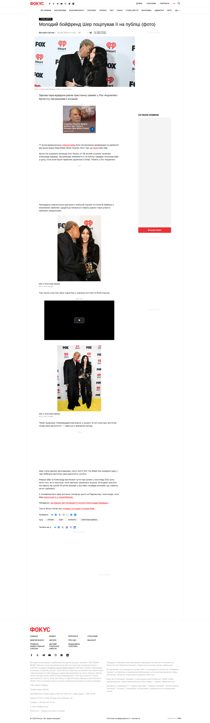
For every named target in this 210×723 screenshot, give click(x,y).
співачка (72, 520)
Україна (103, 10)
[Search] (179, 3)
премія (51, 520)
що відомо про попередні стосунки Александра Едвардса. (80, 503)
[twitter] (37, 655)
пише (95, 148)
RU (174, 3)
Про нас (72, 640)
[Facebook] (50, 3)
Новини (34, 636)
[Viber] (65, 3)
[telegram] (43, 655)
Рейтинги (164, 3)
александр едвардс (89, 520)
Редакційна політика (74, 645)
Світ (112, 10)
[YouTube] (61, 3)
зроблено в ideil (175, 718)
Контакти (136, 718)
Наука (120, 10)
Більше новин (154, 230)
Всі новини (46, 10)
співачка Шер (68, 145)
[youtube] (49, 655)
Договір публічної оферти (54, 646)
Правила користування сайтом (37, 646)
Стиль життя (132, 10)
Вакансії (92, 640)
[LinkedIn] (73, 3)
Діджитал (159, 10)
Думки (139, 3)
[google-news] (61, 655)
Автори (52, 640)
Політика (91, 10)
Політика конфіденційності (118, 718)
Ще (176, 10)
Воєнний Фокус (76, 10)
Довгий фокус (37, 640)
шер (61, 520)
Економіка (146, 10)
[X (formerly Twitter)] (54, 3)
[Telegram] (58, 3)
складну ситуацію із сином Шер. (78, 508)
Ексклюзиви (60, 10)
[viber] (55, 655)
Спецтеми (151, 3)
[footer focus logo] (40, 629)
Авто (169, 10)
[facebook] (31, 655)
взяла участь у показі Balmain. (58, 497)
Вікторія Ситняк (46, 32)
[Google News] (69, 3)
